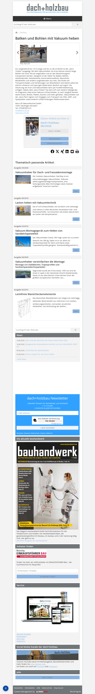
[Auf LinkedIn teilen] (67, 152)
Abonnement (54, 139)
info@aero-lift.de (22, 110)
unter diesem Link (37, 664)
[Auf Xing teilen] (62, 152)
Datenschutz (47, 688)
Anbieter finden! (48, 576)
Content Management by (24, 691)
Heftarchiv (21, 641)
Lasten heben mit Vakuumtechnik (35, 202)
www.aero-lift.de (22, 113)
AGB (38, 688)
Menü (48, 18)
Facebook (40, 666)
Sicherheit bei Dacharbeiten (33, 350)
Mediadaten (22, 636)
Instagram (53, 666)
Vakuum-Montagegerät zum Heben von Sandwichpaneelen (38, 232)
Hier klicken (50, 421)
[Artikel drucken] (77, 151)
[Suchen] (77, 24)
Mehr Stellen (47, 677)
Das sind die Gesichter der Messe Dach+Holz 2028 (42, 340)
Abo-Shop (21, 639)
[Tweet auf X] (57, 152)
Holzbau (23, 32)
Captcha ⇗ (56, 423)
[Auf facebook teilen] (52, 152)
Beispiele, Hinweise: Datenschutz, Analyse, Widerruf (34, 433)
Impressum (58, 688)
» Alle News (21, 359)
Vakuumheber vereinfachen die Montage (40, 261)
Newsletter (18, 688)
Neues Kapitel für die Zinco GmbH (35, 354)
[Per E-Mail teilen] (72, 151)
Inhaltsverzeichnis (54, 143)
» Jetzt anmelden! (47, 428)
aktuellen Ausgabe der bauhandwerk (32, 540)
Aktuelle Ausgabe (24, 634)
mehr (76, 191)
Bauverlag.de (75, 691)
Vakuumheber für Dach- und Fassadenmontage (43, 172)
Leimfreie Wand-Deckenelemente (35, 294)
